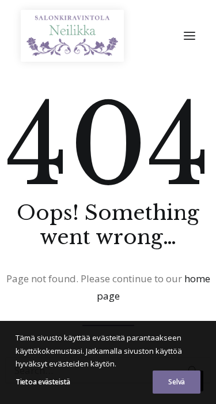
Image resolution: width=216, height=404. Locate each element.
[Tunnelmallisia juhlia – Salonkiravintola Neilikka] (72, 36)
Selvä (176, 382)
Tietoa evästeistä (43, 382)
